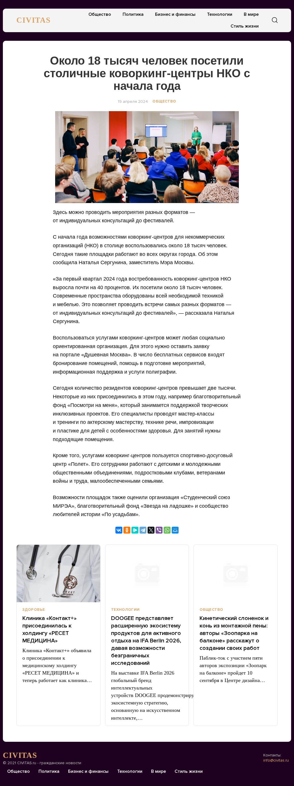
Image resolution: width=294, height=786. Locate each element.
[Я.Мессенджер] (134, 530)
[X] (151, 530)
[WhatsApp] (167, 530)
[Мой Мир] (175, 530)
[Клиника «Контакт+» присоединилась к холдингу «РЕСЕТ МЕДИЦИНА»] (58, 573)
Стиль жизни (245, 26)
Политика (133, 14)
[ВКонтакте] (118, 530)
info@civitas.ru (276, 760)
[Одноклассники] (126, 530)
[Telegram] (143, 530)
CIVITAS (33, 20)
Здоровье (33, 609)
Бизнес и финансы (175, 14)
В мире (251, 14)
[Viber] (159, 530)
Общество (99, 14)
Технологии (219, 14)
